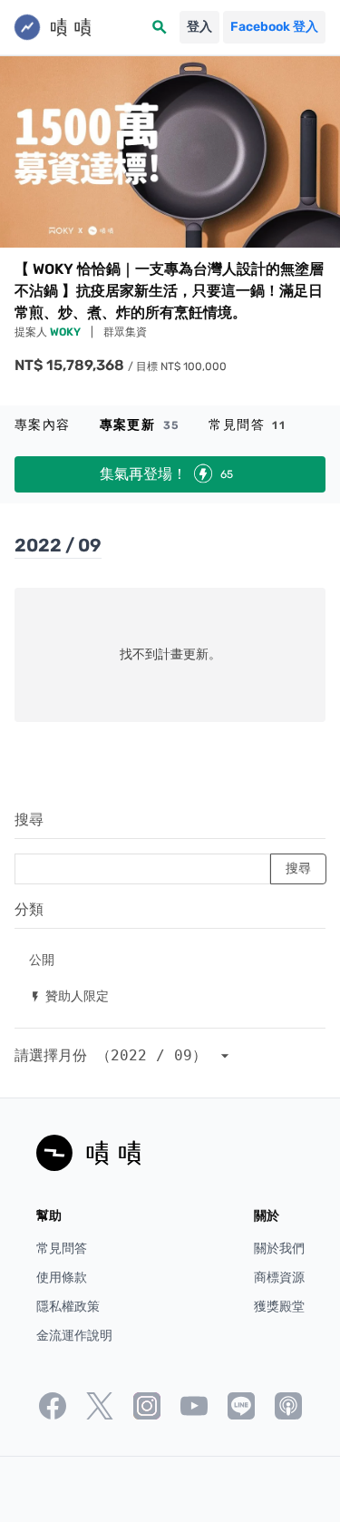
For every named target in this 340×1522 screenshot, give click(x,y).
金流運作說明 (74, 1335)
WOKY (66, 332)
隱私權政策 (68, 1306)
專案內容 (43, 425)
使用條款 (61, 1277)
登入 (199, 26)
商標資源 (279, 1277)
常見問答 (247, 425)
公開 (41, 959)
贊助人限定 (69, 995)
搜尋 (29, 819)
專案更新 (140, 425)
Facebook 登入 (274, 26)
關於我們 (279, 1248)
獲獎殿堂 (279, 1306)
